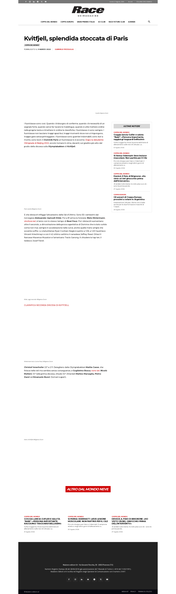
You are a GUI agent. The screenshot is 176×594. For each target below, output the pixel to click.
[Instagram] (30, 1)
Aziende (131, 22)
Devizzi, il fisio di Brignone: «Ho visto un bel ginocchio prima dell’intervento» (130, 178)
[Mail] (88, 579)
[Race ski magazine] (88, 11)
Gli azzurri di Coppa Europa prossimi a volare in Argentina (129, 198)
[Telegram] (38, 1)
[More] (48, 474)
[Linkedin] (34, 1)
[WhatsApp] (43, 474)
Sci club (101, 22)
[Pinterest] (37, 474)
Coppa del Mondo (49, 22)
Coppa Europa (67, 22)
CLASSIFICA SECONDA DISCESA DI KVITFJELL (46, 305)
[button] (149, 22)
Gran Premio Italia (86, 22)
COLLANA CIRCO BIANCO (144, 2)
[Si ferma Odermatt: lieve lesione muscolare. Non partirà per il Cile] (88, 504)
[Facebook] (26, 1)
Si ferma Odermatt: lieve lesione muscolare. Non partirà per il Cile (130, 156)
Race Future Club (117, 22)
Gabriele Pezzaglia (64, 49)
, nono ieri (95, 370)
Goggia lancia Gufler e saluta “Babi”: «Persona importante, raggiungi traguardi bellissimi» (129, 137)
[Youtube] (45, 1)
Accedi (130, 2)
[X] (41, 1)
